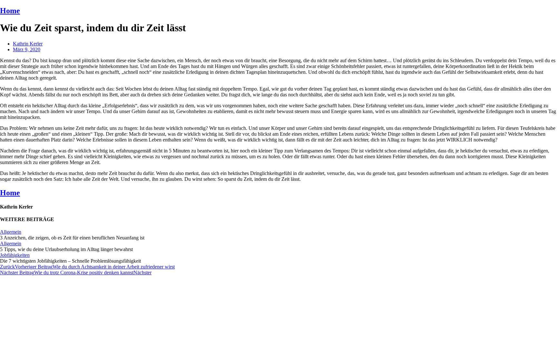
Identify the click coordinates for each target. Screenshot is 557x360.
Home (10, 10)
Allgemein (10, 232)
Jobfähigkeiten (15, 255)
